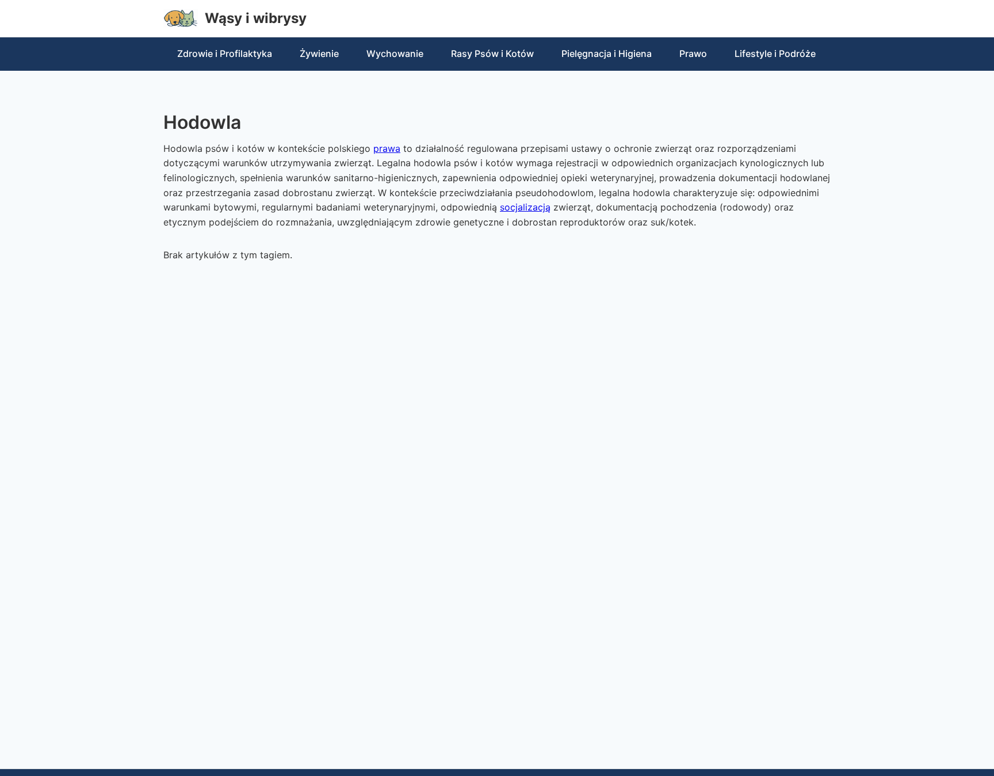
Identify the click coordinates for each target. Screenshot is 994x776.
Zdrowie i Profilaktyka (224, 53)
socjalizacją (525, 207)
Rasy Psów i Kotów (492, 53)
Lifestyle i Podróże (775, 53)
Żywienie (319, 53)
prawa (386, 148)
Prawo (693, 53)
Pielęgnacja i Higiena (606, 53)
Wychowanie (394, 53)
